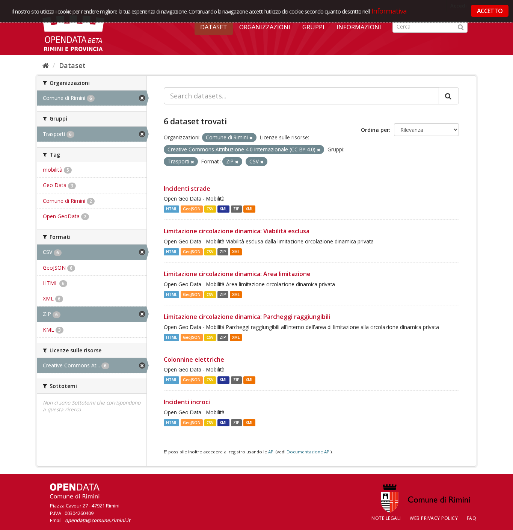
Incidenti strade (187, 188)
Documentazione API (308, 452)
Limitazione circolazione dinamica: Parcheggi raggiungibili (247, 317)
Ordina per (375, 129)
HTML (171, 208)
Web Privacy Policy (434, 518)
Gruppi (313, 27)
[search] (449, 95)
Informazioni (358, 27)
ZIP (236, 208)
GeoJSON (192, 208)
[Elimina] (251, 137)
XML (249, 208)
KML (223, 208)
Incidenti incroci (187, 402)
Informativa (389, 10)
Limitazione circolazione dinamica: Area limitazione (237, 274)
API (271, 452)
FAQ (472, 518)
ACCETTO (489, 11)
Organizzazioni (264, 27)
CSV (210, 208)
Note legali (386, 518)
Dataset (213, 27)
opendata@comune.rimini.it (97, 520)
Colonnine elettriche (194, 359)
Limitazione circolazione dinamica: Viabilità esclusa (236, 231)
